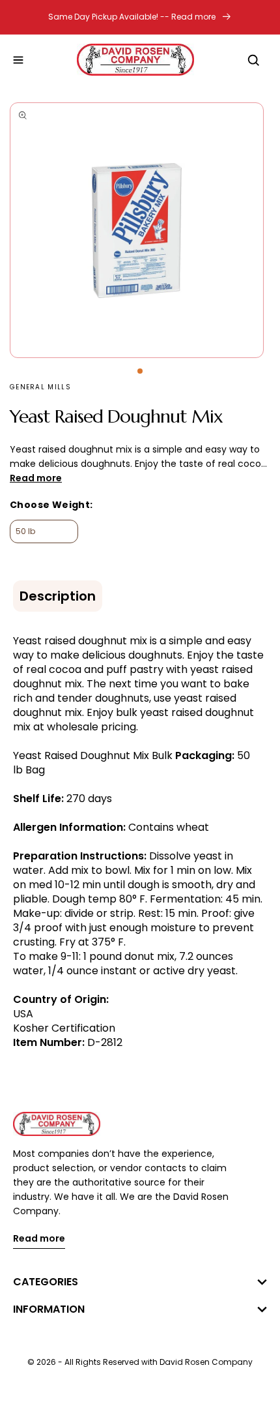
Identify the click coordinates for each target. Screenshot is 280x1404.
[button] (18, 60)
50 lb (25, 531)
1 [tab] (140, 371)
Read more (39, 1239)
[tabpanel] (140, 230)
